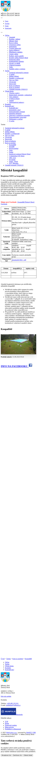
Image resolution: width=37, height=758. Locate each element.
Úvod (3, 659)
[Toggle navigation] (1, 32)
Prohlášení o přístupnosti (13, 729)
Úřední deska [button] (9, 91)
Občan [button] (7, 35)
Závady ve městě (14, 63)
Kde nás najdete (6, 696)
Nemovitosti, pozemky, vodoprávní (20, 95)
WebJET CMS (31, 732)
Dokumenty (13, 46)
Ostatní (11, 100)
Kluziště (11, 146)
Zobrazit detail (28, 755)
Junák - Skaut (13, 161)
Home (7, 723)
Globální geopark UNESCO (18, 89)
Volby (11, 67)
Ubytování (12, 82)
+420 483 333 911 (12, 703)
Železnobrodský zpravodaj (17, 117)
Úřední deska (9, 666)
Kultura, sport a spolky (16, 56)
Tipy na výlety (13, 80)
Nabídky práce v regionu (17, 69)
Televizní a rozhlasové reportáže (19, 115)
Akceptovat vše (6, 755)
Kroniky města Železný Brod (18, 58)
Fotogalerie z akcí (15, 110)
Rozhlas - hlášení (14, 39)
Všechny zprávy (14, 93)
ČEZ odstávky (13, 97)
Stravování (12, 84)
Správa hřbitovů (14, 50)
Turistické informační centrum (18, 72)
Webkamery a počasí (16, 119)
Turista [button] (7, 71)
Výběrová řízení (14, 99)
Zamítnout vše (17, 755)
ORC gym (12, 158)
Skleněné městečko (15, 113)
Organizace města (15, 45)
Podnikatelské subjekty (16, 61)
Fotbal (11, 152)
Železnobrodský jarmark (17, 112)
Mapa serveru (9, 727)
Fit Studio (12, 160)
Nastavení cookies (11, 725)
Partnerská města (14, 59)
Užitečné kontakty (15, 65)
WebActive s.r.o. (11, 732)
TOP (6, 721)
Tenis (11, 150)
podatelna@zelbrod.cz (13, 705)
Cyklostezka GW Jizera (16, 156)
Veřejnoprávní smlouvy (16, 102)
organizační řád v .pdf (19, 260)
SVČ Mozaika (13, 163)
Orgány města (13, 54)
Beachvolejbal (13, 148)
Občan (7, 662)
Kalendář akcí (13, 108)
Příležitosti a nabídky (16, 52)
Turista (8, 659)
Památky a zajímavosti (16, 78)
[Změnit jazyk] (1, 17)
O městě (11, 74)
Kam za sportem (14, 87)
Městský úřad (13, 41)
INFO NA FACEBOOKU (15, 366)
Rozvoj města (13, 43)
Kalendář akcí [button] (9, 106)
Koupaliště (12, 145)
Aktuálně (12, 37)
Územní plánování (15, 48)
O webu (11, 121)
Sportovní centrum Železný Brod (19, 154)
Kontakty (8, 104)
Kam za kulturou (14, 86)
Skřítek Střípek (14, 76)
